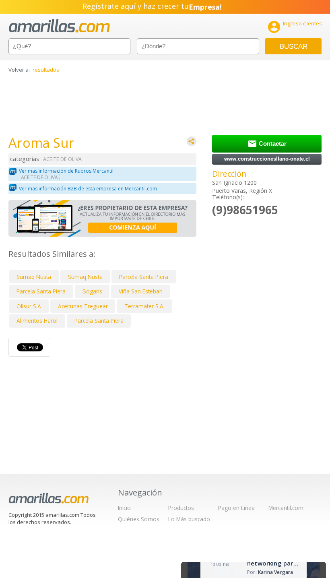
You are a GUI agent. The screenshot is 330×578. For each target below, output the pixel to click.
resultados (46, 69)
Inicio (124, 508)
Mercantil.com (285, 508)
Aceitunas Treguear (83, 306)
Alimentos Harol (37, 320)
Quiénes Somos (138, 519)
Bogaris (92, 291)
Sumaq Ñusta (33, 277)
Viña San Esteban (141, 291)
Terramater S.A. (144, 306)
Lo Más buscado (189, 519)
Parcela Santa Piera (143, 277)
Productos (181, 508)
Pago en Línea (236, 508)
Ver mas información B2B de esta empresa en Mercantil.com (88, 188)
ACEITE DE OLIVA (62, 159)
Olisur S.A (28, 306)
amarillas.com (59, 26)
